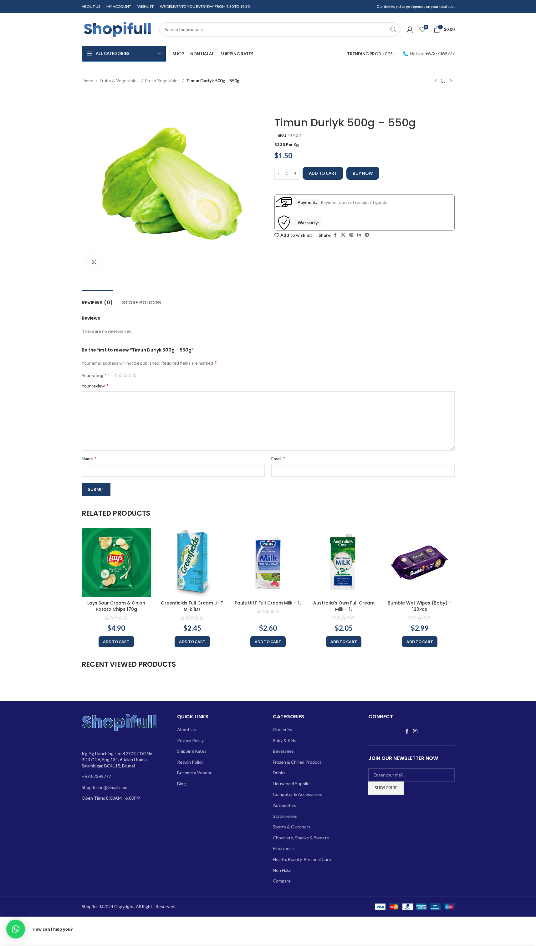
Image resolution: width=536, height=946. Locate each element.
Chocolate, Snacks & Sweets (301, 837)
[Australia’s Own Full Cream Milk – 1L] (344, 562)
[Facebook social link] (335, 235)
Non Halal (282, 870)
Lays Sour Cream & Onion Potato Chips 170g (116, 606)
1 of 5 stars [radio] (116, 375)
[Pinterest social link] (351, 235)
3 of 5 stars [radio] (125, 375)
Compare (282, 880)
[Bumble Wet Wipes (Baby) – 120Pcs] (419, 562)
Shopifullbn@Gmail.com (104, 787)
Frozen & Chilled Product (297, 762)
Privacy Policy (190, 740)
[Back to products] (443, 81)
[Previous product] (436, 81)
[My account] (410, 29)
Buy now (363, 173)
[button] (116, 641)
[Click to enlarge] (94, 262)
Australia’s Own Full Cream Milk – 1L (344, 606)
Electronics (284, 848)
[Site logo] (117, 29)
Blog (181, 783)
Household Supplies (292, 783)
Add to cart (323, 173)
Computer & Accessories (297, 794)
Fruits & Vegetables (119, 80)
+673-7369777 (440, 53)
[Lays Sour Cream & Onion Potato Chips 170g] (116, 562)
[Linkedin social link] (359, 235)
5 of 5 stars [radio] (134, 375)
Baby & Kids (284, 740)
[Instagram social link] (415, 731)
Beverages (283, 751)
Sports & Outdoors (291, 826)
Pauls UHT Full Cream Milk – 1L (268, 603)
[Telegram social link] (367, 235)
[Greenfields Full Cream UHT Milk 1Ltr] (192, 562)
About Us (186, 729)
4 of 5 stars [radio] (130, 375)
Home (87, 80)
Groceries (282, 729)
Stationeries (285, 816)
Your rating (94, 375)
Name (89, 458)
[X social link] (343, 235)
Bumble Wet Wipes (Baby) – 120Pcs (420, 606)
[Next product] (451, 81)
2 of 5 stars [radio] (120, 375)
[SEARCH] (393, 29)
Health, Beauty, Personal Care (302, 859)
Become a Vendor (194, 772)
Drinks (279, 772)
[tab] (97, 299)
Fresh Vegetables (162, 80)
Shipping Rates (192, 751)
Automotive (284, 805)
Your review (95, 385)
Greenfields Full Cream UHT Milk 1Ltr (192, 606)
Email (278, 458)
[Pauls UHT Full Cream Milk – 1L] (268, 562)
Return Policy (190, 762)
